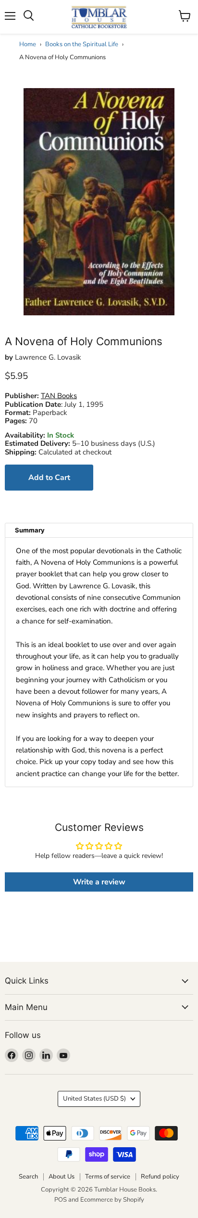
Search (28, 1176)
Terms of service (107, 1176)
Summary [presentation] (30, 530)
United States (94, 1098)
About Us (61, 1176)
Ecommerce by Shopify (112, 1199)
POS (60, 1199)
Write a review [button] (99, 882)
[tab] (99, 530)
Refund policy (160, 1176)
